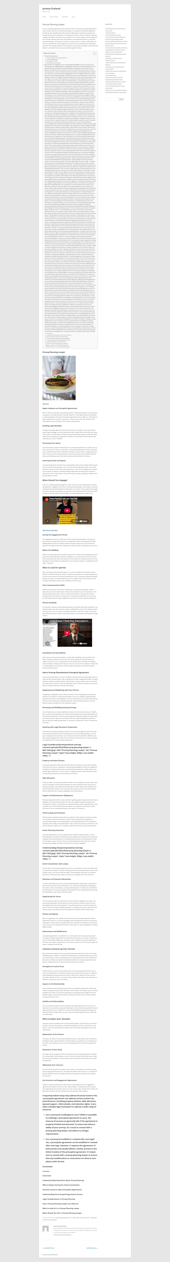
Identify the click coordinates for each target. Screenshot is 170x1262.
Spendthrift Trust (48, 1248)
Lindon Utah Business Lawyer (113, 35)
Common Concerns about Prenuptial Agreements (58, 338)
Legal (73, 17)
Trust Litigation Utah (110, 75)
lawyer (77, 1217)
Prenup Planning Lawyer (51, 56)
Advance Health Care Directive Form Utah (116, 41)
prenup (87, 1217)
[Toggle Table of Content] (94, 53)
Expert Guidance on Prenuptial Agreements (57, 57)
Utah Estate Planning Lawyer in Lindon (115, 81)
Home (44, 17)
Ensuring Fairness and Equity (53, 63)
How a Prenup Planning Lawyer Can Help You (57, 343)
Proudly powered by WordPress (50, 1254)
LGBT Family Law (92, 1248)
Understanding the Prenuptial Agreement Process (58, 340)
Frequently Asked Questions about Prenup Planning (59, 335)
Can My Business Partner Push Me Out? (115, 92)
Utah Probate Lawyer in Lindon (113, 84)
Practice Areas (54, 17)
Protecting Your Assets (52, 61)
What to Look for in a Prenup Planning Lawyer (58, 345)
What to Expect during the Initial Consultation (57, 336)
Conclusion (49, 333)
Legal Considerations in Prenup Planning (56, 341)
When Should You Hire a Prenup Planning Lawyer (58, 347)
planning (82, 1217)
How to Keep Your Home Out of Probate (116, 90)
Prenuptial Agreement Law (63, 1217)
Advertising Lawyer (110, 33)
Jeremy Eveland (51, 8)
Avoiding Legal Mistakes (52, 59)
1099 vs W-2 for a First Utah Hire (113, 52)
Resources (65, 17)
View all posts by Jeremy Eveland (63, 1234)
